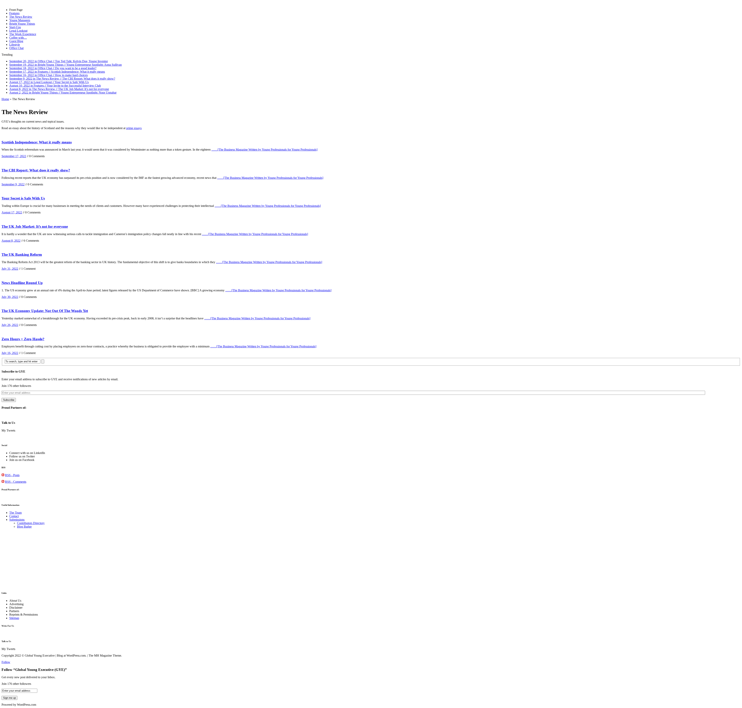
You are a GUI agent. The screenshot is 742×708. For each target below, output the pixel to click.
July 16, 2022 (10, 353)
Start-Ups (15, 27)
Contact (14, 516)
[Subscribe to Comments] (3, 481)
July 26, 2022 (10, 325)
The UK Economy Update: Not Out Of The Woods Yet (45, 311)
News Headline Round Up (22, 283)
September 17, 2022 (14, 156)
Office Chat (16, 48)
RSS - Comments (15, 481)
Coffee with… (18, 37)
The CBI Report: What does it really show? (36, 170)
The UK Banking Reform (22, 254)
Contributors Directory (31, 523)
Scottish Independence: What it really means (37, 142)
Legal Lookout (18, 30)
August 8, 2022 (11, 240)
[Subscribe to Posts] (3, 475)
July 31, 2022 (10, 268)
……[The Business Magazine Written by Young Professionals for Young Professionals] (264, 149)
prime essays (134, 128)
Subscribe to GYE (13, 371)
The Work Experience (22, 34)
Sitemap (14, 618)
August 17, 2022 (12, 212)
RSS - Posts (12, 475)
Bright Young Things (22, 23)
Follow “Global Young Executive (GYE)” (34, 670)
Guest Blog (16, 41)
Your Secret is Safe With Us (23, 198)
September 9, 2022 (13, 184)
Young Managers (19, 20)
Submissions (17, 519)
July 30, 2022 (10, 297)
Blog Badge (24, 526)
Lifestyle (14, 44)
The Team (15, 512)
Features (14, 13)
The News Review (20, 16)
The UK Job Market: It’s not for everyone (35, 226)
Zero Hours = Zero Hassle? (23, 339)
